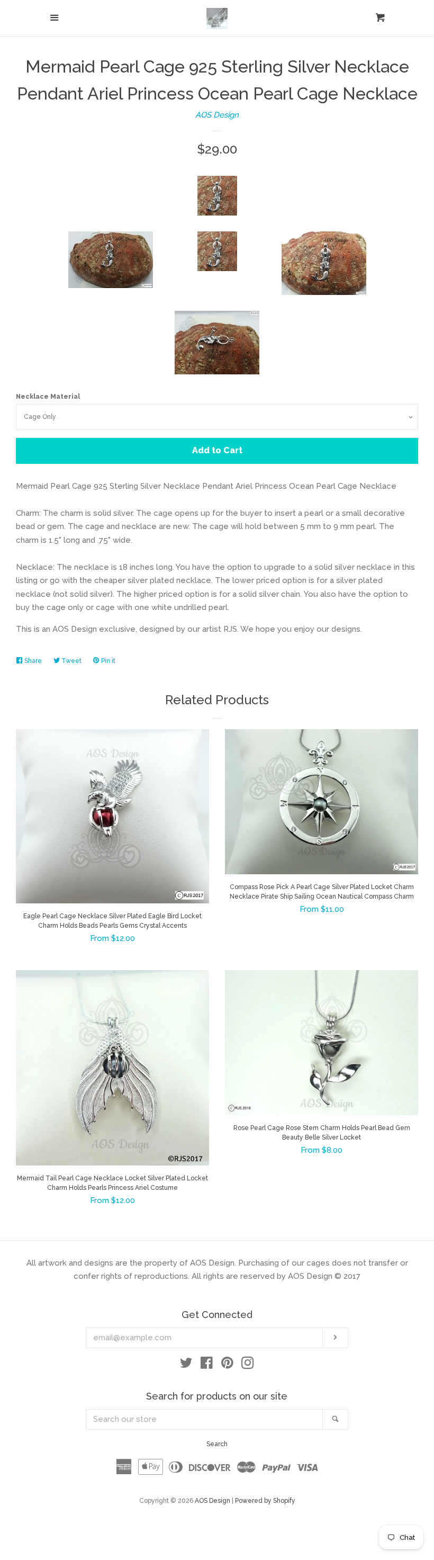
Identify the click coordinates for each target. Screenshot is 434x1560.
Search (217, 1444)
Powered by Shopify (265, 1500)
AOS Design (217, 115)
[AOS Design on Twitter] (186, 1365)
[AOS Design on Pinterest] (227, 1365)
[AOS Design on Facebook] (206, 1365)
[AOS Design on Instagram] (247, 1365)
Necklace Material (48, 396)
